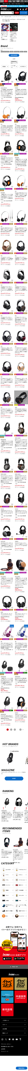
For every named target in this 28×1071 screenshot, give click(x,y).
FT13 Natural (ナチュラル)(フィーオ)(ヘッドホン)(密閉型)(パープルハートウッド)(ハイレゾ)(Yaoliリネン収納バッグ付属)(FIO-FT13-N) (21, 350)
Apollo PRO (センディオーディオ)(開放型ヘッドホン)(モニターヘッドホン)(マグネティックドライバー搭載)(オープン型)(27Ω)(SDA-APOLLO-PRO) (7, 160)
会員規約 (3, 1048)
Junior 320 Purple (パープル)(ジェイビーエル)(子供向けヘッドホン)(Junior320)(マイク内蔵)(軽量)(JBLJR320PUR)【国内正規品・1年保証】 (7, 646)
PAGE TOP (15, 966)
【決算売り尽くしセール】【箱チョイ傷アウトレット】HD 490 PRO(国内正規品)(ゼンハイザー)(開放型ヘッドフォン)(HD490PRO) (7, 443)
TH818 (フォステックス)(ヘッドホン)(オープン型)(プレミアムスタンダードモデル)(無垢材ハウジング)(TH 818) (21, 716)
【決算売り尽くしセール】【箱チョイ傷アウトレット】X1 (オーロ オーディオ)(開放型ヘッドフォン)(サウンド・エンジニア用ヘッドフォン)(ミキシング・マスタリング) (7, 581)
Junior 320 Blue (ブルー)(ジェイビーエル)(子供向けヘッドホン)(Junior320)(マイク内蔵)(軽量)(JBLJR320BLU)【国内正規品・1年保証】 (21, 646)
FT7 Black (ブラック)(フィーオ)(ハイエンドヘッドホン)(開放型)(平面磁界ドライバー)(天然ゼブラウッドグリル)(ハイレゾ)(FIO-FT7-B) (21, 320)
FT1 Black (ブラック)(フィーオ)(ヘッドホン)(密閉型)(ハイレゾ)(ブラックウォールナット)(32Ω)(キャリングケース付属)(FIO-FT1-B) (7, 411)
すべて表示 (13, 66)
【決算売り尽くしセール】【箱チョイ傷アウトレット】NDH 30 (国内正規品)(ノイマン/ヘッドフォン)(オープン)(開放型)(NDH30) (7, 197)
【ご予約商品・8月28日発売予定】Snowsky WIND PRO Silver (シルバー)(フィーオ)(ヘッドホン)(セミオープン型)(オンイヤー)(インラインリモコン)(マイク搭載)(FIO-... (7, 129)
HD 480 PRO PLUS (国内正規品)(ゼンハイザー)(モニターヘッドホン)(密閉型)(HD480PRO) (21, 679)
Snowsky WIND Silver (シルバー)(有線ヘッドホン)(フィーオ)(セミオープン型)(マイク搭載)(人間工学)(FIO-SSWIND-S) (21, 194)
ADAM (11, 51)
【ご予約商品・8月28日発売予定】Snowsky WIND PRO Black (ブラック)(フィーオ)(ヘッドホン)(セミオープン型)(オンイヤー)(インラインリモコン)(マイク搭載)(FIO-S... (21, 129)
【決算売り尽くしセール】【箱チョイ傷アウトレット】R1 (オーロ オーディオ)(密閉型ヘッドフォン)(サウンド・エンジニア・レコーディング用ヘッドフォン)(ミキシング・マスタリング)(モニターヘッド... (21, 581)
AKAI (22, 51)
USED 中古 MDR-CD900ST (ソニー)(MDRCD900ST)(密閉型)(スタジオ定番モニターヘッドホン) (21, 410)
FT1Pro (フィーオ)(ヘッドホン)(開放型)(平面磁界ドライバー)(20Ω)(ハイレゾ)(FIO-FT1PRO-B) (7, 349)
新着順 (4, 66)
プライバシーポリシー (6, 1044)
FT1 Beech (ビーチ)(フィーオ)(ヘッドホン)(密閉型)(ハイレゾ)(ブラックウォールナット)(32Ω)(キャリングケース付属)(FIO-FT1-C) (21, 381)
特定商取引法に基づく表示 (7, 1046)
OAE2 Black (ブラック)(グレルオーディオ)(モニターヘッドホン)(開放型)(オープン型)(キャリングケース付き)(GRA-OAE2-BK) (7, 545)
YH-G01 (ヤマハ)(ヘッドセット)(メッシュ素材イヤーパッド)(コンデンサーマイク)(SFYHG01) (21, 544)
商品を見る (21, 1068)
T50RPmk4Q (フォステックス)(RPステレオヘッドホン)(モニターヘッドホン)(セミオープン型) (21, 512)
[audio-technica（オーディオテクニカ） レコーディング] (10, 757)
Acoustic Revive (5, 51)
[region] (14, 757)
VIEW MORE (14, 55)
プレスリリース (4, 1051)
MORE (14, 778)
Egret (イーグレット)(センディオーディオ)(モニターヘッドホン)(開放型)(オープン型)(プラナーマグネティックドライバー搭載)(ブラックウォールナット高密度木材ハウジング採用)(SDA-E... (21, 443)
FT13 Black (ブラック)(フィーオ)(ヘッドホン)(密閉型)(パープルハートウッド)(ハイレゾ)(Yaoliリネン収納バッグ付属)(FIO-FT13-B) (7, 381)
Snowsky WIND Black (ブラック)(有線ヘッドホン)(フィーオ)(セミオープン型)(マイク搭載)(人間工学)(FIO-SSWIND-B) (21, 229)
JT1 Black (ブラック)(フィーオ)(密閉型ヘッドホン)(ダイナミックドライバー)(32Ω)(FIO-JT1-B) (7, 319)
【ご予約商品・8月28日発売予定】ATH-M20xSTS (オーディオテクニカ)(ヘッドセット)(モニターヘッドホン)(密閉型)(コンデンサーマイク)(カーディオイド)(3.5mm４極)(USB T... (7, 92)
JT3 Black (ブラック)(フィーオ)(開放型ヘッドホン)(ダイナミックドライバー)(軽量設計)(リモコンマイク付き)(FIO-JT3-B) (21, 289)
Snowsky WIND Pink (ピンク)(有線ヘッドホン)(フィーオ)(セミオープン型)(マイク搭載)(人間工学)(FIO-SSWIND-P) (7, 229)
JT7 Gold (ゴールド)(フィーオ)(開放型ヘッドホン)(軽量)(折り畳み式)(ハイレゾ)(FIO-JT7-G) (7, 259)
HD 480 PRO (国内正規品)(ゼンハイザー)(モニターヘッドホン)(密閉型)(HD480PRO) (7, 717)
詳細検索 (16, 12)
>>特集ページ (4, 39)
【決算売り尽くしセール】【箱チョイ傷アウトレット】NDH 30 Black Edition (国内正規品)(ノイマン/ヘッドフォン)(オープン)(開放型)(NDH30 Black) (21, 162)
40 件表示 (22, 66)
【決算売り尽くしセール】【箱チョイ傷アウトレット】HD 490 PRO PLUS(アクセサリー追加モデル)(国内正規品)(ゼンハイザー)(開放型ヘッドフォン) (7, 681)
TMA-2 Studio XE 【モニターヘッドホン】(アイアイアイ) (7, 614)
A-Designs (17, 51)
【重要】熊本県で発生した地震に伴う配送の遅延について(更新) (14, 3)
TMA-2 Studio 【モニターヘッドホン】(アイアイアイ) (21, 614)
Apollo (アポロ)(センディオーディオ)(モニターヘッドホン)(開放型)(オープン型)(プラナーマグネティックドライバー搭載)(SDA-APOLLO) (21, 478)
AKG (25, 51)
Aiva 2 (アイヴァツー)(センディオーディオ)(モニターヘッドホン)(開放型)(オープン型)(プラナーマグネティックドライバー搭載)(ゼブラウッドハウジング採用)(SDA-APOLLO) (7, 479)
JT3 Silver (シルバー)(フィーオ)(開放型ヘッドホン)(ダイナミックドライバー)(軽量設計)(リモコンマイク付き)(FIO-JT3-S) (7, 289)
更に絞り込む (13, 62)
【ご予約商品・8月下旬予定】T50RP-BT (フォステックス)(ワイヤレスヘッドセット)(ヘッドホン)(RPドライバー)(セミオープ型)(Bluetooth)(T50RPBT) (21, 92)
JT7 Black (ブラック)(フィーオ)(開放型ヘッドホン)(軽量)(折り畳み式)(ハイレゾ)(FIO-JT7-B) (21, 259)
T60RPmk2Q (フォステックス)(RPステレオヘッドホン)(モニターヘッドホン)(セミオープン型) (7, 512)
